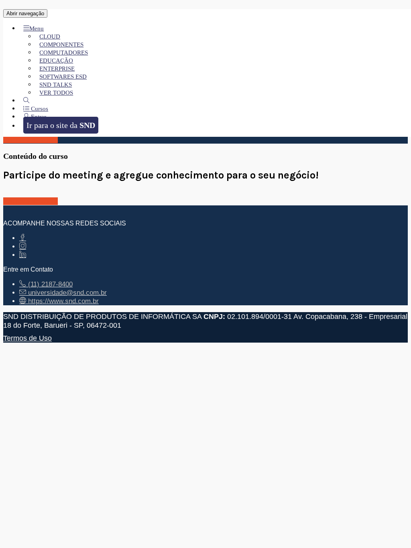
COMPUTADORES (63, 52)
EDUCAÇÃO (56, 60)
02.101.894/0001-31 (259, 316)
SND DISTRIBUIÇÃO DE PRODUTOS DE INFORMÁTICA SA (102, 316)
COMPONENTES (61, 44)
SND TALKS (55, 84)
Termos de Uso (27, 338)
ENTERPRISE (57, 68)
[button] (33, 28)
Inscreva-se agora (30, 139)
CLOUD (49, 36)
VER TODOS (56, 92)
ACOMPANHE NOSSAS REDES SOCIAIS (64, 223)
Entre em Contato (28, 269)
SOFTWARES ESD (63, 76)
